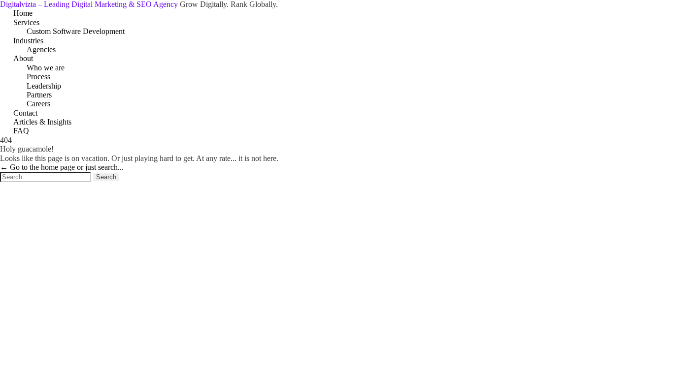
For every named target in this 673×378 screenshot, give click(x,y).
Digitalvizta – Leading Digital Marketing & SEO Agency (90, 4)
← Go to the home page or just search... (62, 167)
